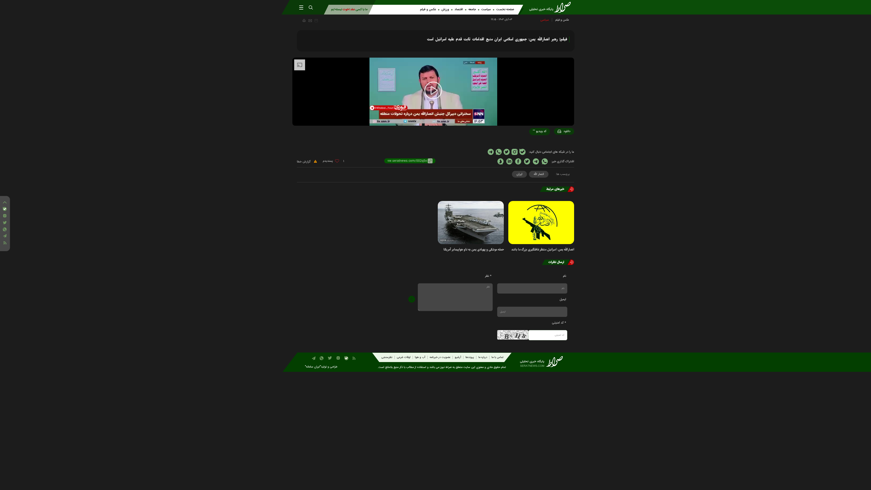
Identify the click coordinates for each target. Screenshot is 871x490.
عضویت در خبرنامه (440, 357)
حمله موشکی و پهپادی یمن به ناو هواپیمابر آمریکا (473, 249)
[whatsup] (544, 161)
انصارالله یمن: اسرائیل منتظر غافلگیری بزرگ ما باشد (542, 249)
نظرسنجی (386, 357)
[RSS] (4, 243)
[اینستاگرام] (4, 216)
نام (564, 276)
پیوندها (469, 357)
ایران (519, 174)
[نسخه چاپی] (304, 20)
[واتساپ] (4, 229)
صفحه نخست (505, 9)
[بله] (4, 209)
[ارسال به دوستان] (310, 20)
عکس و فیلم (428, 9)
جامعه (472, 9)
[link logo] (551, 7)
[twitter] (527, 161)
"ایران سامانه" (313, 367)
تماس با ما (497, 357)
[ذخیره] (316, 20)
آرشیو (458, 357)
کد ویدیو (539, 131)
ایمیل (563, 299)
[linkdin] (509, 161)
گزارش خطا (304, 161)
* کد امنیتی (559, 322)
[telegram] (535, 161)
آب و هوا (420, 357)
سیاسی (544, 19)
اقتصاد (459, 9)
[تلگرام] (4, 236)
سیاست (486, 9)
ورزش (445, 9)
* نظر (488, 276)
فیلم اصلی (558, 143)
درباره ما (482, 357)
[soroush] (500, 161)
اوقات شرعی (404, 357)
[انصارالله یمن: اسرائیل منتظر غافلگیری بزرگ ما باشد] (541, 222)
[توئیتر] (4, 222)
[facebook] (518, 161)
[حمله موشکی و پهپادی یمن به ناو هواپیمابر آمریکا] (471, 222)
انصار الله (538, 174)
